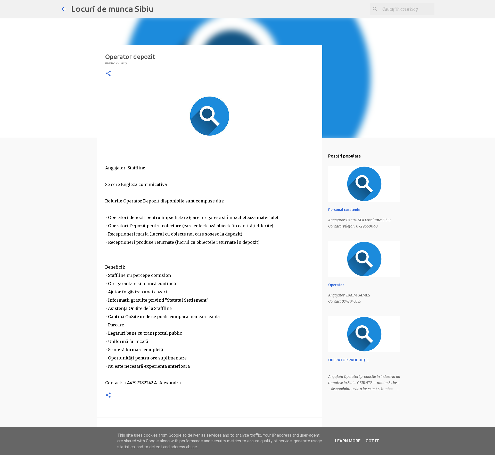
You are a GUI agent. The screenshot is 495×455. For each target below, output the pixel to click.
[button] (108, 73)
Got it (372, 440)
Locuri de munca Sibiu (112, 8)
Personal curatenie (344, 210)
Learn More (347, 440)
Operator (336, 285)
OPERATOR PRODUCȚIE (348, 360)
